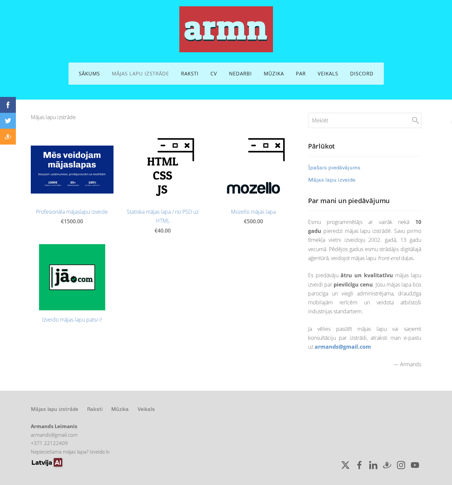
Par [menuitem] (301, 73)
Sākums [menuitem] (89, 73)
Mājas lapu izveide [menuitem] (331, 180)
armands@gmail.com (343, 346)
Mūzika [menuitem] (274, 73)
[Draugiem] (387, 465)
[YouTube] (415, 465)
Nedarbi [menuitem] (240, 73)
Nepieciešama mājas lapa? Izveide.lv (70, 451)
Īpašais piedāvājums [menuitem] (334, 167)
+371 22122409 (49, 443)
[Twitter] (345, 465)
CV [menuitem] (213, 73)
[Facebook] (359, 465)
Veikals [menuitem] (328, 73)
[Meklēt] (415, 120)
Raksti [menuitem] (190, 73)
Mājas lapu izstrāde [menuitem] (140, 73)
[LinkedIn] (373, 465)
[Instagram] (401, 465)
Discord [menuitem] (362, 73)
